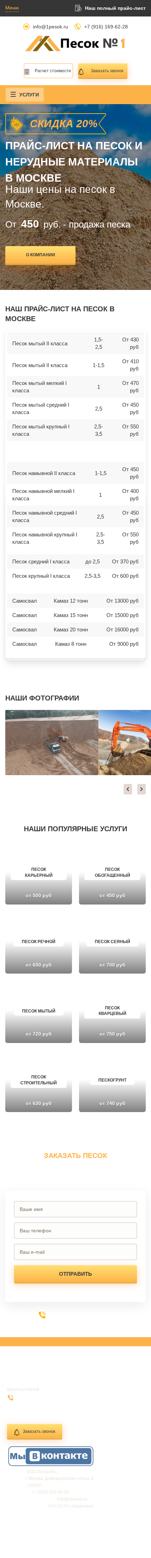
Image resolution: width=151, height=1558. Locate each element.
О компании (40, 254)
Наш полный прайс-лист (115, 8)
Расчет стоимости (53, 70)
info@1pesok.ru (50, 26)
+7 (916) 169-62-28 (106, 26)
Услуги (29, 94)
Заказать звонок (107, 70)
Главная (21, 1373)
